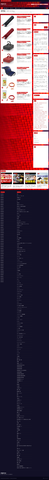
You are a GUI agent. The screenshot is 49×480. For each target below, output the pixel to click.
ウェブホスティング (41, 115)
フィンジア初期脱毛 (19, 326)
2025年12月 (2, 208)
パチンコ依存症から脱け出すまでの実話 (39, 79)
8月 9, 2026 (27, 187)
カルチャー (18, 268)
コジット (35, 117)
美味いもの (18, 448)
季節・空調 (18, 389)
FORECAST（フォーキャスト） (38, 104)
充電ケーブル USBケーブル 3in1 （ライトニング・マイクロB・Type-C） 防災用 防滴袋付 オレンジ (24, 83)
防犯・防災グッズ (6, 8)
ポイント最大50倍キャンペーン (21, 333)
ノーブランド (32, 4)
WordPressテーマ (19, 225)
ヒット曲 (18, 317)
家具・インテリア (19, 393)
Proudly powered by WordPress (5, 478)
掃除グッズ (18, 412)
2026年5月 (2, 199)
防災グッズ (41, 4)
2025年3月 (2, 223)
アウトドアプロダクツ (42, 114)
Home (44, 478)
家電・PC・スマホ (17, 8)
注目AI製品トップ (19, 426)
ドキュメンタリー (19, 309)
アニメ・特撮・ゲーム (20, 258)
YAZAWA (43, 111)
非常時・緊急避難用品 (20, 466)
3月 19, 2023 (19, 23)
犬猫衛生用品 (19, 438)
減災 (36, 4)
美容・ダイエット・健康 (20, 450)
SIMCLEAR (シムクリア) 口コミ (21, 222)
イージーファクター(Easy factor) (21, 263)
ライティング (19, 349)
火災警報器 (18, 429)
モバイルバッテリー (24, 16)
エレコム (46, 115)
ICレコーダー (19, 215)
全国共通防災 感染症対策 (20, 373)
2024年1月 (2, 248)
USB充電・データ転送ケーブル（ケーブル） (21, 92)
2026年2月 (2, 204)
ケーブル (26, 92)
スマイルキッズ (44, 117)
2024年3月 (2, 244)
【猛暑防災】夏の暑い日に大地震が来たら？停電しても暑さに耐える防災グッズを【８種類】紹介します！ (41, 35)
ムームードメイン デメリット (21, 342)
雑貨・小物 (18, 462)
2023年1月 (2, 269)
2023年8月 (2, 257)
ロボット (18, 354)
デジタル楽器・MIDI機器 (20, 305)
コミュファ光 (19, 282)
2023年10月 (2, 253)
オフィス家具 (19, 267)
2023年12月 (2, 250)
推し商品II (18, 414)
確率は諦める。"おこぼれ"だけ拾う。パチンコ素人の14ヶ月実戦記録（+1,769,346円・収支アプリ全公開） (41, 86)
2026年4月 (2, 201)
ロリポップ (35, 125)
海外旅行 (18, 428)
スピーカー (18, 288)
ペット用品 (18, 328)
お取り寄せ (18, 234)
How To (18, 213)
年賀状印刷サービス (19, 408)
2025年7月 (2, 216)
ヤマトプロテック (41, 124)
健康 (38, 125)
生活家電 (18, 442)
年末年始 (18, 405)
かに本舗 (18, 239)
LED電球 (18, 216)
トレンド (43, 118)
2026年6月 (2, 197)
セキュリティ (11, 8)
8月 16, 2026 (3, 187)
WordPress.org (36, 142)
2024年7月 (2, 237)
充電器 (18, 361)
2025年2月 (2, 225)
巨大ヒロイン (19, 401)
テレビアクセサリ (19, 303)
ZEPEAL (46, 111)
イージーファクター (19, 261)
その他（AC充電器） (20, 247)
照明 (17, 435)
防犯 (40, 128)
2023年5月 (2, 262)
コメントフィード (36, 140)
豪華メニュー (19, 453)
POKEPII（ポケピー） (36, 108)
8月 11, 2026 (15, 187)
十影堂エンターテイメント (43, 125)
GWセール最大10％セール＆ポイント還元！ (23, 211)
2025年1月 (2, 227)
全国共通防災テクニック (20, 379)
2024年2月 (2, 246)
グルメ (18, 279)
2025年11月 (2, 209)
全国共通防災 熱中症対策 (20, 377)
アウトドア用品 (19, 254)
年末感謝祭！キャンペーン (20, 407)
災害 (35, 4)
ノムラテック (42, 121)
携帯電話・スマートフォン (23, 17)
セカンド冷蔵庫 (19, 296)
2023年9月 (2, 255)
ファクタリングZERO (20, 323)
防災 (38, 4)
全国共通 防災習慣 (19, 366)
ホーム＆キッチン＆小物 (20, 330)
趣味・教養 (18, 455)
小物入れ (18, 398)
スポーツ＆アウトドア (20, 289)
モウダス (18, 345)
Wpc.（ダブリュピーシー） (37, 111)
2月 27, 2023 (19, 85)
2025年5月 (2, 220)
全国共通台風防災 (19, 372)
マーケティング (19, 338)
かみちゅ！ (18, 241)
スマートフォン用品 (19, 295)
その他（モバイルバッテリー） (21, 249)
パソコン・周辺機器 (19, 316)
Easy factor (18, 208)
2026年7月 (2, 195)
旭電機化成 (35, 127)
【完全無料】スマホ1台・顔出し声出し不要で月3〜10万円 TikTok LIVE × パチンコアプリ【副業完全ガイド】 (40, 72)
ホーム (2, 12)
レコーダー (18, 352)
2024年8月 (2, 236)
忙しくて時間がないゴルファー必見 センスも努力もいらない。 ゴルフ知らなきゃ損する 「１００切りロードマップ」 (40, 82)
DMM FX (18, 202)
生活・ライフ (19, 440)
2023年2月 (2, 267)
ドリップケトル (19, 312)
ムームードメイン (46, 4)
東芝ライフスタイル (40, 127)
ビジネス (18, 321)
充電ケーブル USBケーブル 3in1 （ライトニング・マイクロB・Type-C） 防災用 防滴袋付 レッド (24, 96)
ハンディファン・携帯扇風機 (21, 314)
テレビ (18, 302)
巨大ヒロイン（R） (19, 403)
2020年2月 (2, 281)
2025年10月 (2, 211)
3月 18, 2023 (19, 60)
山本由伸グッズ (19, 400)
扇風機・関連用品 (19, 410)
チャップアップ (19, 300)
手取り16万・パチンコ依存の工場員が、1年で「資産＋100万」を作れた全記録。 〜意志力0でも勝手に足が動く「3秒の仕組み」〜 (40, 76)
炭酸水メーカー (19, 433)
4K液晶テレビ (19, 197)
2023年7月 (2, 258)
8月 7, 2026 (39, 187)
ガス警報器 (18, 270)
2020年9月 (2, 278)
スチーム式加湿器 (19, 286)
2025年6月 (2, 218)
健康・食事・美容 (19, 359)
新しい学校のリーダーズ (20, 417)
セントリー (39, 118)
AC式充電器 (18, 67)
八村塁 (18, 382)
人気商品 (18, 356)
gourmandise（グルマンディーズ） (38, 107)
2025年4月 (2, 222)
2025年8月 (2, 215)
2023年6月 (2, 260)
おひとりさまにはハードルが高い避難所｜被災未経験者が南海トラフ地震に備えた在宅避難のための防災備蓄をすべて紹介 (41, 39)
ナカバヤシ (35, 121)
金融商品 (18, 457)
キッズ (18, 272)
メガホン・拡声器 (19, 344)
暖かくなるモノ (19, 424)
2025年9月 (2, 213)
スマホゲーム (19, 293)
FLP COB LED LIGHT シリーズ (21, 209)
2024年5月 (2, 241)
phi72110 (23, 23)
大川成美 (18, 386)
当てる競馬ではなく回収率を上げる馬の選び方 (40, 61)
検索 (35, 24)
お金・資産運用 (19, 237)
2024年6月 (2, 239)
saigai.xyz (3, 4)
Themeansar (15, 478)
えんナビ (18, 229)
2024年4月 (2, 243)
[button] (45, 8)
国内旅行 (18, 384)
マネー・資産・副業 (19, 337)
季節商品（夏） (19, 391)
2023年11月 (2, 251)
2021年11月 (2, 276)
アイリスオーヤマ (36, 114)
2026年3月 (2, 202)
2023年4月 (2, 264)
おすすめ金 (18, 232)
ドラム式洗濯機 (19, 310)
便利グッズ (18, 358)
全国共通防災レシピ (19, 380)
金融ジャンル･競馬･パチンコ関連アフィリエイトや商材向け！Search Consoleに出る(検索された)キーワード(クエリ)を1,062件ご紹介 (41, 65)
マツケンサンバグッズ (20, 335)
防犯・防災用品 (19, 460)
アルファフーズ (36, 115)
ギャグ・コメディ (19, 277)
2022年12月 (2, 271)
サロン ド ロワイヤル (20, 284)
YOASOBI (18, 227)
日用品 (18, 422)
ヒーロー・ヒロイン (19, 319)
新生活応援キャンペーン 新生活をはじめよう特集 (24, 419)
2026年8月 (2, 194)
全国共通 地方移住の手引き (20, 365)
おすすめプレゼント (19, 230)
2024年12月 (2, 229)
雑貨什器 (18, 464)
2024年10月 (2, 232)
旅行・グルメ (19, 421)
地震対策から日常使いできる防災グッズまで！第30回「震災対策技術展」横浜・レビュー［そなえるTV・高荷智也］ (41, 50)
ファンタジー (19, 324)
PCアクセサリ (19, 220)
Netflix (18, 218)
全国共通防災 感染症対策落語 (21, 375)
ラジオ (18, 351)
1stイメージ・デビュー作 (20, 195)
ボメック (18, 331)
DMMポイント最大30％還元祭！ (21, 206)
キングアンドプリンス (20, 275)
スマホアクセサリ (19, 291)
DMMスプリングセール (20, 204)
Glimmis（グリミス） (37, 105)
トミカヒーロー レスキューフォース (22, 307)
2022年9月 (2, 274)
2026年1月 (2, 206)
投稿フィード (36, 138)
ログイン (35, 136)
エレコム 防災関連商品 (19, 16)
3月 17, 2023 (19, 72)
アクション (18, 256)
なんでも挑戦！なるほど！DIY (21, 251)
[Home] (2, 8)
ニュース (39, 121)
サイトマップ (23, 8)
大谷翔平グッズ (19, 387)
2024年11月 (2, 230)
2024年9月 (2, 234)
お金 (38, 173)
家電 (17, 394)
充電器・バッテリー (28, 16)
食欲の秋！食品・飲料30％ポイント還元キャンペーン (24, 467)
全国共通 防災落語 (19, 368)
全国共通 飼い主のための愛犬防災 (21, 370)
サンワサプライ (39, 117)
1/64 (17, 194)
